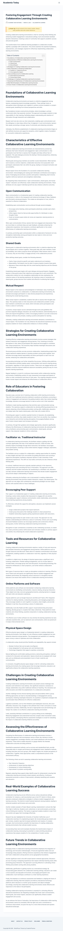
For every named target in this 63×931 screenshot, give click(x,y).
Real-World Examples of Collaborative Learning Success (23, 82)
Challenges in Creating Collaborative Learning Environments (24, 79)
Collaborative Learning (39, 22)
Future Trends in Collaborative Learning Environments (22, 84)
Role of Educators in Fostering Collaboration (20, 68)
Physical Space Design (15, 77)
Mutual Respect (14, 65)
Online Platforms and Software (17, 75)
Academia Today (11, 2)
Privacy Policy (28, 921)
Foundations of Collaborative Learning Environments (22, 58)
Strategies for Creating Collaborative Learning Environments (24, 66)
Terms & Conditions (47, 921)
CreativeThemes (30, 928)
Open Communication (15, 61)
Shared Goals (13, 63)
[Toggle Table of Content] (42, 55)
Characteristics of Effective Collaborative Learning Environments (25, 59)
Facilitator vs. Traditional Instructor (18, 70)
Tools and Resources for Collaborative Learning (20, 73)
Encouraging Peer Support (17, 72)
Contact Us (19, 921)
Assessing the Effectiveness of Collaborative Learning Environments (26, 81)
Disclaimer (37, 921)
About (12, 921)
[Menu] (59, 2)
